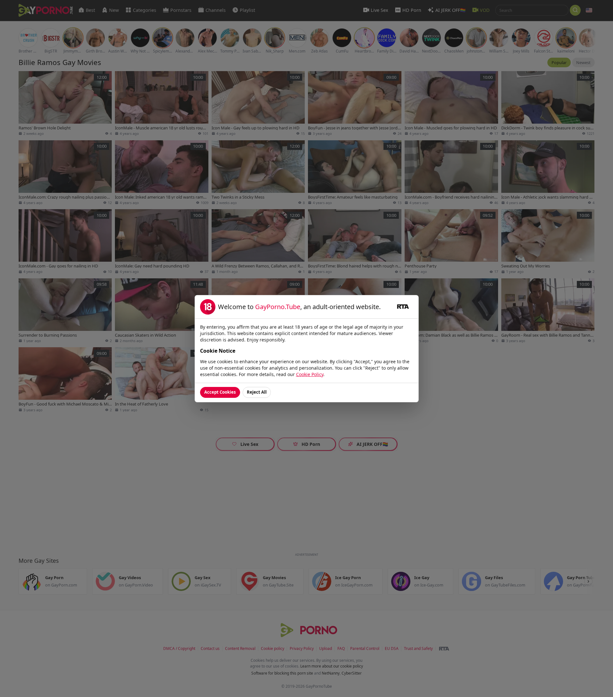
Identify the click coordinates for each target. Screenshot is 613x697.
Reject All (257, 392)
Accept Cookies (220, 392)
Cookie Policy (309, 374)
